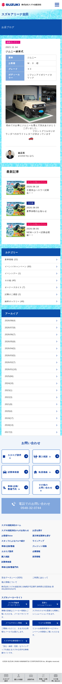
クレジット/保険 (39, 546)
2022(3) (8, 397)
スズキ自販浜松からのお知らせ (15, 530)
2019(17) (9, 418)
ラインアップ (38, 541)
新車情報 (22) (11, 259)
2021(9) (8, 404)
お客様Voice (7, 536)
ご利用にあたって (40, 577)
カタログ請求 (7, 551)
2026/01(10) (11, 369)
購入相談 (5, 556)
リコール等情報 (44, 623)
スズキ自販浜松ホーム (11, 525)
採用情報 (36, 556)
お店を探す (37, 530)
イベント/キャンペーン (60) (18, 266)
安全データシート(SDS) (12, 577)
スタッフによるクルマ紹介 (13, 541)
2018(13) (9, 425)
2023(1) (8, 390)
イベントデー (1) (13, 273)
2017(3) (8, 432)
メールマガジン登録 (14, 623)
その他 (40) (10, 280)
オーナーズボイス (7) (15, 287)
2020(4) (8, 411)
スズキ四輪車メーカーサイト (13, 604)
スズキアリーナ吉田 (15, 14)
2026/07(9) (10, 327)
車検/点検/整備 (8, 546)
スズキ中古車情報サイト (14, 641)
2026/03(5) (10, 355)
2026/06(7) (10, 334)
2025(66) (9, 376)
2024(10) (9, 383)
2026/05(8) (10, 341)
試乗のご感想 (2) (13, 294)
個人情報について (9, 582)
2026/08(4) (10, 320)
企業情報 (36, 551)
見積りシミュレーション (44, 604)
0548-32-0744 (31, 508)
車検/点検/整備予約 (10, 567)
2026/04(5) (10, 348)
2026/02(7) (10, 362)
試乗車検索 (6, 562)
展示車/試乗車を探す (41, 536)
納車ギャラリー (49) (14, 301)
